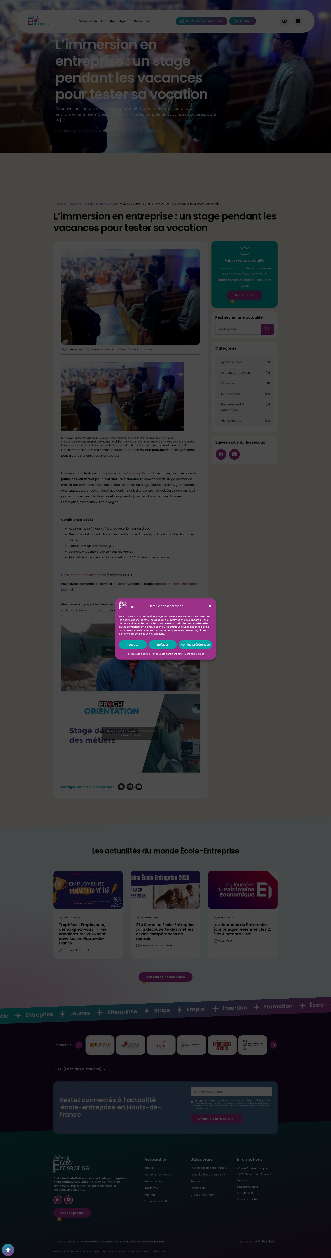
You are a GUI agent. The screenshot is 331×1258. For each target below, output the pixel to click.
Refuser (162, 644)
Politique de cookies (138, 653)
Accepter (133, 644)
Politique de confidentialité (167, 653)
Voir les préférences (195, 644)
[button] (210, 606)
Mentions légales (194, 653)
